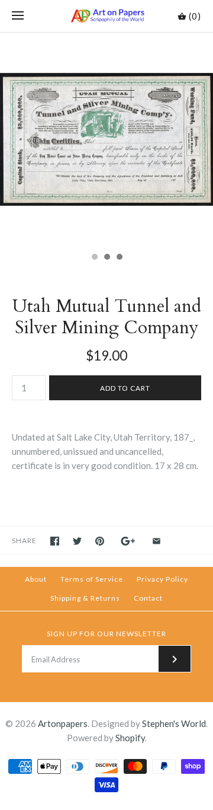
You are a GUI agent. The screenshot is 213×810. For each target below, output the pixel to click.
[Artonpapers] (107, 16)
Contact (148, 598)
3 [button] (119, 258)
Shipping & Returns (85, 598)
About (36, 579)
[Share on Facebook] (54, 541)
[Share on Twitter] (77, 541)
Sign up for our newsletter (106, 633)
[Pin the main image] (99, 541)
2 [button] (106, 258)
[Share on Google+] (128, 541)
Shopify (130, 737)
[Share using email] (156, 541)
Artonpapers (63, 723)
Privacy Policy (162, 579)
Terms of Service (91, 579)
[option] (106, 139)
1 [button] (94, 258)
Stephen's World (174, 723)
